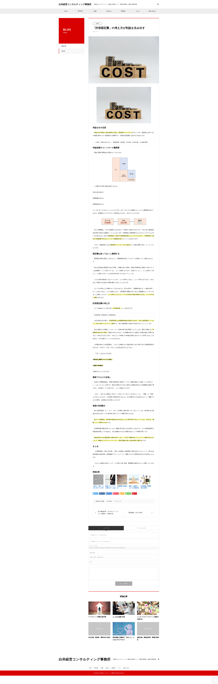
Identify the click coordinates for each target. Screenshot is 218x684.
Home (66, 11)
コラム (137, 11)
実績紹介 (123, 11)
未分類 (63, 51)
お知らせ (109, 11)
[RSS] (158, 659)
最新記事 (63, 46)
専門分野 (80, 11)
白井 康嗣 (102, 501)
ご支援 (94, 11)
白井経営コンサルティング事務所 (75, 4)
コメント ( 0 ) (106, 527)
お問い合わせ (152, 11)
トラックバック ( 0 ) (141, 528)
